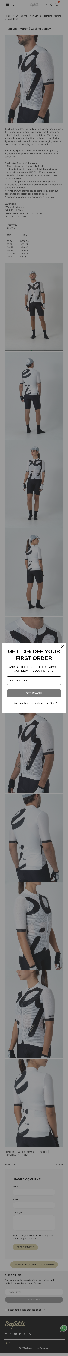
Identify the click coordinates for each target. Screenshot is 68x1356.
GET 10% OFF (34, 693)
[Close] (62, 647)
